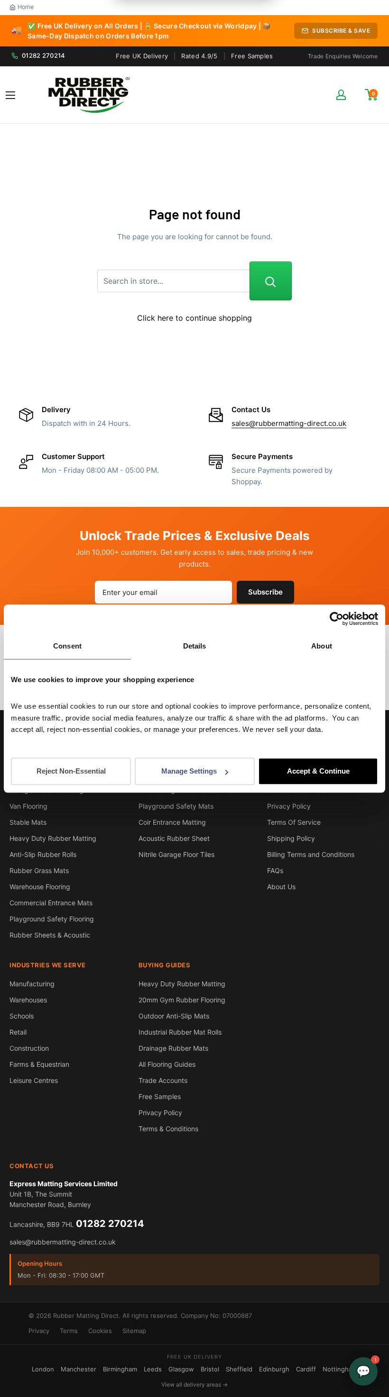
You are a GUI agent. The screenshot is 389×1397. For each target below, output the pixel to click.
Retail (18, 1032)
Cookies (100, 1330)
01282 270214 (43, 55)
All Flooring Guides (167, 1064)
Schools (21, 1016)
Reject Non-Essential (71, 771)
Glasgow (181, 1369)
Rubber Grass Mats (39, 870)
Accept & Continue (318, 771)
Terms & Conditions (168, 1129)
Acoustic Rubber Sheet (174, 838)
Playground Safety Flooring (51, 919)
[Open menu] (10, 95)
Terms (69, 1330)
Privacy (38, 1330)
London (43, 1369)
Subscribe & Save (341, 30)
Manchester (78, 1369)
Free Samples (252, 56)
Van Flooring (28, 806)
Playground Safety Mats (176, 806)
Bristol (210, 1369)
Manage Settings (189, 771)
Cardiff (306, 1369)
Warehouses (28, 1000)
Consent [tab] (67, 646)
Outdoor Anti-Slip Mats (174, 1016)
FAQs (275, 870)
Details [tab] (194, 646)
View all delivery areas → (194, 1384)
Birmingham (120, 1369)
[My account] (341, 95)
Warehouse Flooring (39, 887)
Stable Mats (27, 822)
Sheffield (239, 1369)
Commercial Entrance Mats (51, 903)
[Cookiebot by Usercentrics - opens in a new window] (336, 619)
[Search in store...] (271, 280)
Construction (29, 1048)
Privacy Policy (289, 806)
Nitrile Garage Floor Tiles (176, 854)
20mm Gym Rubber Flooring (182, 1000)
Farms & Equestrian (39, 1064)
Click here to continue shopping (194, 318)
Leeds (153, 1369)
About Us (281, 887)
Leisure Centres (33, 1080)
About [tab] (321, 646)
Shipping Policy (291, 838)
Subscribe (265, 591)
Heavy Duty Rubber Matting (52, 838)
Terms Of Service (294, 822)
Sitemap (134, 1330)
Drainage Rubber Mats (173, 1048)
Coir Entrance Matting (172, 822)
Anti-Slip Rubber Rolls (42, 854)
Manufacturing (32, 984)
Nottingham (340, 1369)
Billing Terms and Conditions (310, 854)
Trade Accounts (163, 1080)
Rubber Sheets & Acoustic (49, 935)
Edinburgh (274, 1369)
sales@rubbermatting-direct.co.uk (289, 423)
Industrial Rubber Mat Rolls (180, 1032)
